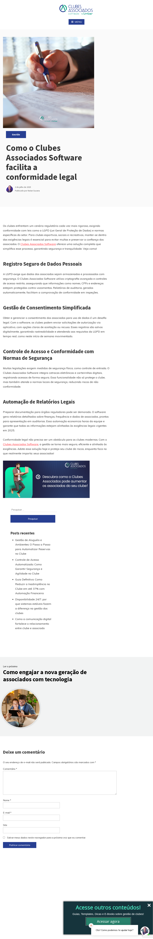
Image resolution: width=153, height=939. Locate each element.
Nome (7, 800)
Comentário (10, 768)
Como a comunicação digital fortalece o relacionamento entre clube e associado (33, 623)
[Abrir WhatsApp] (7, 931)
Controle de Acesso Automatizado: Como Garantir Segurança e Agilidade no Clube (28, 566)
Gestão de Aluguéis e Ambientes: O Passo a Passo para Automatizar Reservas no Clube (32, 546)
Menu (78, 21)
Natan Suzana (34, 190)
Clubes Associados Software (38, 244)
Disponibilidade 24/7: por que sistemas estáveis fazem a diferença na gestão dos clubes (33, 606)
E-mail (7, 812)
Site (5, 825)
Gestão (16, 134)
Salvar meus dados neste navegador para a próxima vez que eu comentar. (46, 837)
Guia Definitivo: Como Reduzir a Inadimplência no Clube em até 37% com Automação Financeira (32, 586)
